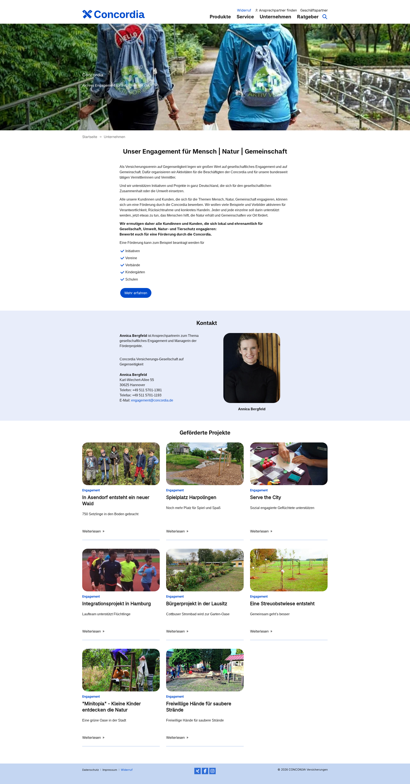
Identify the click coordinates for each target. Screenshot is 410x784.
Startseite (90, 137)
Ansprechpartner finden (278, 10)
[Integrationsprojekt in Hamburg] (121, 570)
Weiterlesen (92, 531)
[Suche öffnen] (325, 19)
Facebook (205, 771)
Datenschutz (90, 769)
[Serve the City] (289, 463)
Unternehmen (275, 16)
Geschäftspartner (314, 10)
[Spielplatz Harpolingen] (205, 463)
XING (197, 771)
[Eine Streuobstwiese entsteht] (289, 570)
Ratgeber (308, 16)
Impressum (109, 769)
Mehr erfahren (135, 293)
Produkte (220, 16)
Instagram (212, 771)
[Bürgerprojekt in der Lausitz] (205, 570)
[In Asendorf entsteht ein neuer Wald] (121, 463)
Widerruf (244, 10)
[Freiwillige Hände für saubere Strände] (205, 670)
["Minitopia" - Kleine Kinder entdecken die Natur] (121, 670)
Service (245, 16)
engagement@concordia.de (152, 400)
